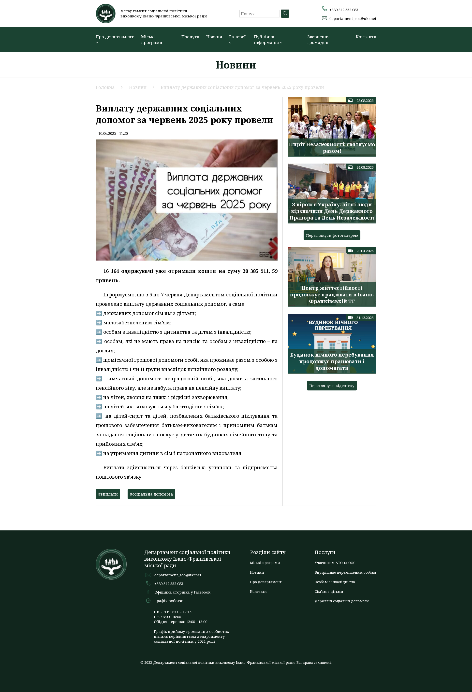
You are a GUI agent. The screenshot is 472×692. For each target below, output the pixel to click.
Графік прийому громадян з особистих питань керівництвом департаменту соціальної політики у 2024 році (191, 636)
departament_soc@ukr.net (352, 18)
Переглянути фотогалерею (332, 235)
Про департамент (115, 37)
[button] (463, 8)
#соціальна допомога (151, 494)
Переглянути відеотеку (331, 385)
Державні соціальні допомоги (342, 601)
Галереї (237, 37)
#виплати (108, 494)
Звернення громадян (318, 39)
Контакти (366, 37)
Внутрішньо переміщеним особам (345, 572)
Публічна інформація (267, 39)
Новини (214, 37)
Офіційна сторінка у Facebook (182, 592)
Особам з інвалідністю (335, 582)
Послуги (190, 37)
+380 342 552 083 (343, 9)
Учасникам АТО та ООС (335, 562)
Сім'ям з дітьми (329, 591)
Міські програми (151, 39)
